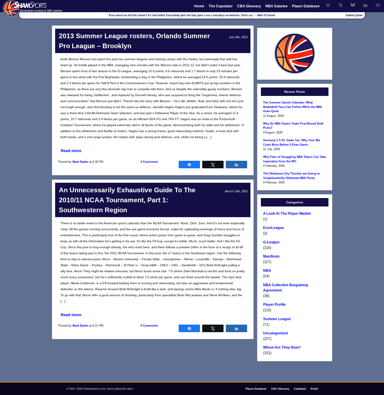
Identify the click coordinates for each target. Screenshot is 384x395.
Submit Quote (354, 15)
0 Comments (149, 325)
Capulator (300, 388)
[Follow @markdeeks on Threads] (328, 5)
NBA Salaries (276, 6)
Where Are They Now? (282, 347)
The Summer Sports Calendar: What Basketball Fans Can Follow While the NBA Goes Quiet (292, 107)
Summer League (277, 319)
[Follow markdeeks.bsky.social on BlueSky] (353, 5)
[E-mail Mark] (378, 5)
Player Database (306, 6)
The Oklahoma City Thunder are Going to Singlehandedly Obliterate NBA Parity (291, 176)
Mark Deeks (80, 161)
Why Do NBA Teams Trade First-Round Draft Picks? (293, 126)
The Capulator (221, 6)
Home (199, 6)
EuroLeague (273, 228)
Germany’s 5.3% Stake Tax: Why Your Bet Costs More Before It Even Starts (291, 142)
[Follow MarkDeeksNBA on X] (340, 5)
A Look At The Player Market (287, 213)
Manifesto (271, 256)
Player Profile (274, 304)
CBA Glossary (249, 6)
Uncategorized (275, 333)
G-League (271, 242)
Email (314, 388)
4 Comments (149, 161)
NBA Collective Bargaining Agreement (285, 287)
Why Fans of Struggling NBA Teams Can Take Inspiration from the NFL (294, 159)
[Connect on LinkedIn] (365, 5)
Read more (71, 151)
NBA (267, 270)
